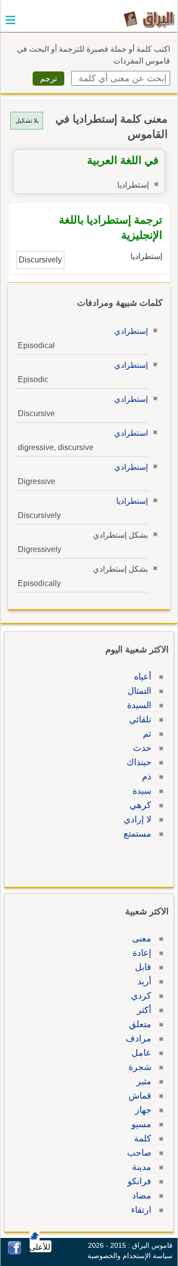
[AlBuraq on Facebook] (14, 1252)
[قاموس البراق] (149, 19)
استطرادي (131, 433)
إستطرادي (131, 331)
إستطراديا (132, 501)
